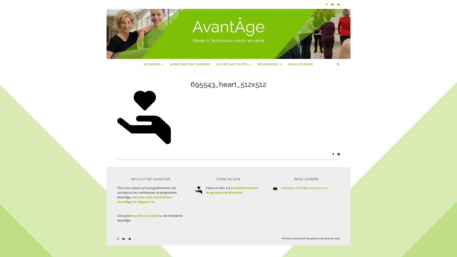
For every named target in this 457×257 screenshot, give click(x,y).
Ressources (267, 64)
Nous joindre (300, 64)
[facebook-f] (327, 4)
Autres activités (232, 64)
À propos (152, 64)
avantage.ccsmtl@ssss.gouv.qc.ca (304, 188)
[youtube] (333, 4)
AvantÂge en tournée (190, 64)
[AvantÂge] (228, 34)
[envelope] (338, 4)
